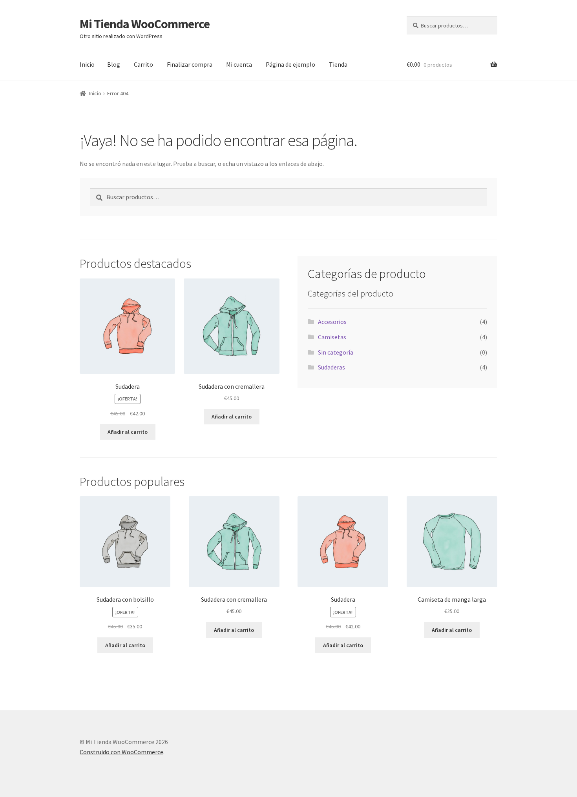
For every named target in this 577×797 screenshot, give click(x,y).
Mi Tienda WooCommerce (145, 24)
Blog (113, 64)
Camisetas (332, 337)
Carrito (143, 64)
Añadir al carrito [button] (128, 431)
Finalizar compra (189, 64)
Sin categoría (335, 352)
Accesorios (332, 322)
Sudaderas (331, 367)
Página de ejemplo (290, 64)
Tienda (338, 64)
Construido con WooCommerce (121, 752)
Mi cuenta (239, 64)
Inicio (87, 64)
